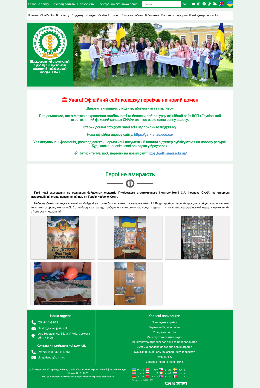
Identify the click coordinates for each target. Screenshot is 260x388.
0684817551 (62, 351)
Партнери (167, 15)
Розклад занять (63, 4)
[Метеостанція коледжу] (214, 4)
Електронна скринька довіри (118, 4)
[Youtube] (193, 4)
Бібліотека (152, 15)
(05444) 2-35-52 (48, 322)
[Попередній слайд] (76, 54)
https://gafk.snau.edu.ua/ (153, 134)
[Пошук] (184, 4)
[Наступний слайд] (229, 54)
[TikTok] (209, 4)
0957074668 (46, 351)
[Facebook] (204, 4)
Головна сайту (38, 4)
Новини (33, 15)
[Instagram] (198, 4)
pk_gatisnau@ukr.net (51, 357)
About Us (213, 15)
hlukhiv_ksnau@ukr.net (52, 328)
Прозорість (85, 4)
